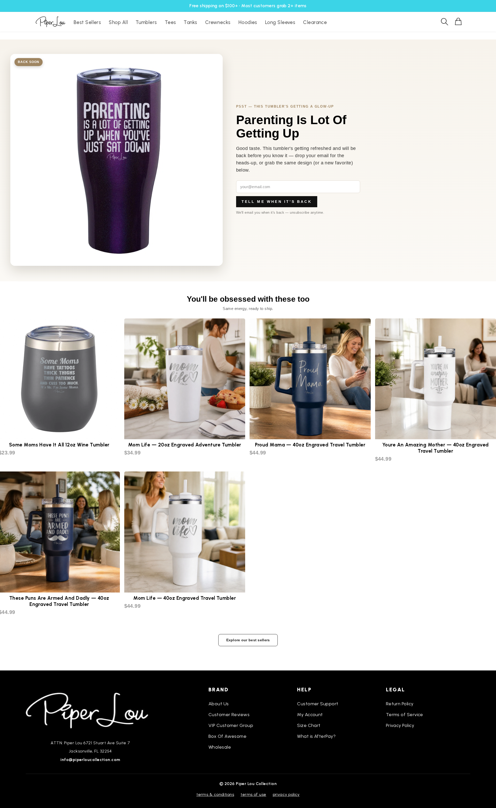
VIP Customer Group (230, 725)
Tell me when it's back (277, 201)
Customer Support (317, 704)
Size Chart (309, 725)
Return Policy (400, 704)
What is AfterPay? (316, 736)
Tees (170, 22)
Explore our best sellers (248, 640)
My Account (310, 714)
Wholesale (219, 747)
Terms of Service (404, 714)
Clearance (315, 22)
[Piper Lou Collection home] (90, 710)
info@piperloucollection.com (90, 759)
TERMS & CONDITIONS (215, 794)
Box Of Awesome (227, 736)
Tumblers (146, 22)
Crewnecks (218, 22)
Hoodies (247, 22)
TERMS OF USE (253, 794)
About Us (218, 704)
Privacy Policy (400, 725)
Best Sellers (87, 22)
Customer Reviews (229, 714)
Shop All (118, 22)
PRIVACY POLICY (286, 794)
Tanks (190, 22)
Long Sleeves (280, 22)
